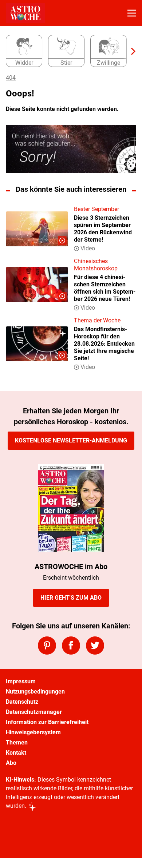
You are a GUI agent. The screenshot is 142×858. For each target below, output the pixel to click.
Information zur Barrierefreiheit (47, 722)
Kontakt (16, 752)
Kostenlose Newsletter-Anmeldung (71, 440)
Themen (17, 742)
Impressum (21, 681)
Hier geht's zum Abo (71, 597)
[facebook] (71, 645)
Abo (11, 762)
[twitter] (95, 645)
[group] (68, 51)
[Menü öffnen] (131, 13)
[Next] (129, 51)
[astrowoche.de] (25, 13)
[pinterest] (47, 645)
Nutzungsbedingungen (35, 691)
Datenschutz (22, 701)
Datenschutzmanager (34, 711)
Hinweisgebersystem (33, 732)
